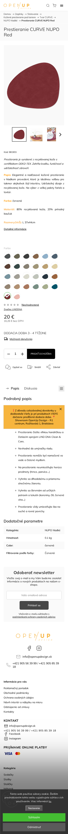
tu (50, 801)
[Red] (7, 296)
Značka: (13, 309)
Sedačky (8, 774)
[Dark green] (16, 265)
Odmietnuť (34, 827)
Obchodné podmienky (16, 693)
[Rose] (16, 296)
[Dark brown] (7, 265)
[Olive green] (45, 286)
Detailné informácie (15, 229)
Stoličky (8, 784)
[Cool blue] (45, 255)
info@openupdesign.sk (37, 656)
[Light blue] (7, 276)
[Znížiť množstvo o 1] (8, 354)
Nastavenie (34, 808)
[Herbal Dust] (35, 265)
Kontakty (9, 711)
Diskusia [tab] (30, 388)
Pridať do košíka (41, 354)
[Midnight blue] (45, 276)
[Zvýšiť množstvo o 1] (22, 354)
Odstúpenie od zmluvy (16, 707)
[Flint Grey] (26, 265)
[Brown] (35, 255)
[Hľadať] (48, 5)
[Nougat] (16, 286)
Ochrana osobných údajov (19, 697)
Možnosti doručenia (21, 339)
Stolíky (7, 779)
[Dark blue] (54, 255)
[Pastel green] (35, 286)
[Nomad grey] (7, 286)
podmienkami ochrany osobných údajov (34, 616)
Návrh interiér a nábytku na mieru (23, 702)
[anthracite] (7, 255)
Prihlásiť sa (34, 605)
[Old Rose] (26, 286)
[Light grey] (16, 276)
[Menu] (61, 5)
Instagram (39, 648)
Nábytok (8, 788)
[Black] (26, 255)
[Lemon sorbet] (54, 265)
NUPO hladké (52, 530)
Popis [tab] (15, 388)
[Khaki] (45, 265)
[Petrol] (54, 286)
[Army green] (16, 255)
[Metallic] (35, 276)
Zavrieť (55, 376)
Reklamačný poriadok (16, 688)
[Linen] (26, 276)
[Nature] (54, 276)
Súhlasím (34, 817)
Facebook (29, 648)
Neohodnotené (30, 305)
